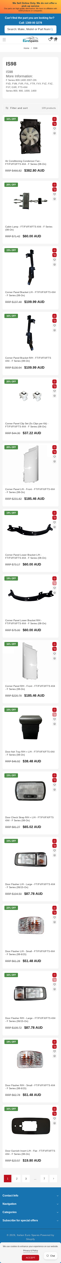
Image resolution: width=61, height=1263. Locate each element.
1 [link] (7, 1178)
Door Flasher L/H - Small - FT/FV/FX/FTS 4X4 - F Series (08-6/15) (30, 953)
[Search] (51, 29)
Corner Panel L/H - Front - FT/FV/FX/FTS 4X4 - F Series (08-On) (30, 491)
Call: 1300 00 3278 (30, 22)
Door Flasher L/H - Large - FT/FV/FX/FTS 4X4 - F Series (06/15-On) (30, 886)
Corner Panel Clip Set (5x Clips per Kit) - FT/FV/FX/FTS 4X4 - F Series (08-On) (26, 425)
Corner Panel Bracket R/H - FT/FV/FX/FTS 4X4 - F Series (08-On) (28, 359)
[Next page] (53, 1178)
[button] (6, 39)
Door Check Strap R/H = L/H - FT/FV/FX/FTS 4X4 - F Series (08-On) (29, 819)
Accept (30, 1258)
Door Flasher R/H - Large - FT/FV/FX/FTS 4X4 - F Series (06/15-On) (30, 1019)
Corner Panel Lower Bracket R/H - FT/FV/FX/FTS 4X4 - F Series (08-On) (25, 622)
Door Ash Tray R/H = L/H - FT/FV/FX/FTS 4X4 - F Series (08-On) (30, 753)
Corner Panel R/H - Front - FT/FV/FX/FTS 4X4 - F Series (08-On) (30, 687)
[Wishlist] (54, 128)
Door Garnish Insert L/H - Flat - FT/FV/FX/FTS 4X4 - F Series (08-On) (30, 1152)
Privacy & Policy (30, 1250)
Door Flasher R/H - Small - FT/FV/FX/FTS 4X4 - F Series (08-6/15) (30, 1087)
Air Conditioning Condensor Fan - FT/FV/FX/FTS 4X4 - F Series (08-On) (25, 162)
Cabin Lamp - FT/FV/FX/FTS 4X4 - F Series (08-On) (28, 228)
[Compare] (54, 133)
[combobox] (30, 29)
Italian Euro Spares (28, 1235)
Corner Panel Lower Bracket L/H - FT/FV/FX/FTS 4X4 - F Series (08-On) (25, 556)
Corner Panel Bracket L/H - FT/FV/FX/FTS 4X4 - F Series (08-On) (30, 294)
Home (26, 48)
